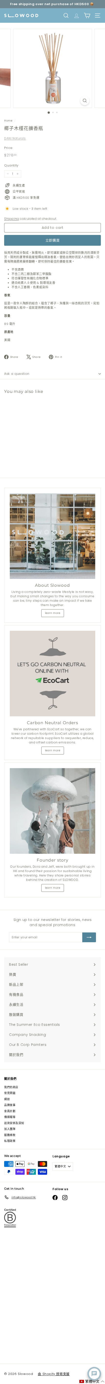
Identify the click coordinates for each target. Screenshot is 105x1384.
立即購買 (52, 240)
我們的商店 (11, 1087)
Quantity (11, 165)
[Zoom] (84, 100)
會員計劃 (9, 1111)
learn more (52, 613)
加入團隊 (9, 1129)
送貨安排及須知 (14, 1123)
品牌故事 (9, 1105)
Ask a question (17, 373)
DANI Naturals (15, 138)
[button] (92, 1381)
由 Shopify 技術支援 (53, 1374)
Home (8, 120)
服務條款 (9, 1135)
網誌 (7, 1099)
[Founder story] (52, 811)
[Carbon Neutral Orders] (52, 673)
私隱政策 (9, 1141)
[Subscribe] (89, 937)
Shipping (11, 219)
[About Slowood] (52, 536)
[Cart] (87, 15)
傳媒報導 (9, 1117)
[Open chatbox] (94, 1374)
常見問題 (9, 1093)
